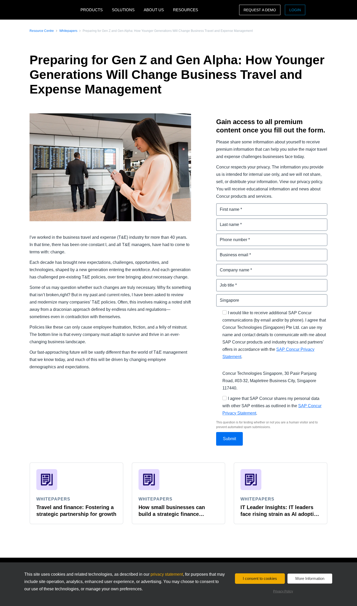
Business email (231, 251)
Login (295, 10)
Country (224, 297)
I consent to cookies (260, 578)
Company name (231, 267)
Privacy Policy (283, 591)
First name (226, 206)
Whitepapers (68, 31)
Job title (224, 282)
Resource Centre (42, 31)
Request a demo (260, 10)
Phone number (231, 236)
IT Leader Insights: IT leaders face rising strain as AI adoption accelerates (280, 514)
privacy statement (167, 574)
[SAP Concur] (54, 10)
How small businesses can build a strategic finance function (172, 514)
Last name (226, 221)
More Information (309, 578)
